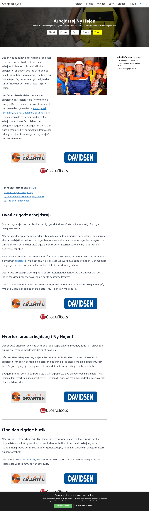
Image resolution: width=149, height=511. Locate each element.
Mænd (89, 3)
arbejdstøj (21, 260)
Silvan (36, 108)
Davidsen (28, 112)
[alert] (74, 501)
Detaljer (99, 501)
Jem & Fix (7, 112)
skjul (32, 187)
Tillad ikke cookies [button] (84, 506)
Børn (111, 3)
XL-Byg (17, 112)
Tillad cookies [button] (63, 506)
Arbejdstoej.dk (11, 4)
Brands (121, 3)
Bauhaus (40, 112)
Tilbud (132, 3)
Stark (43, 108)
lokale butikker (26, 459)
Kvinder (101, 3)
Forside (79, 3)
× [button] (146, 494)
